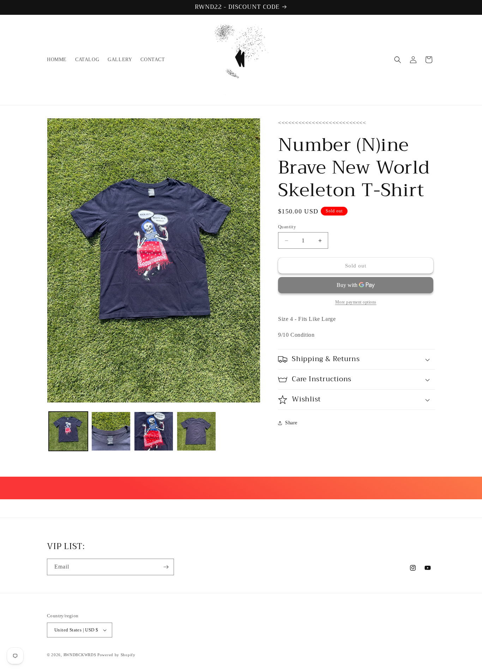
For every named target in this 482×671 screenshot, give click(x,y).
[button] (397, 59)
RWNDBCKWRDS (80, 655)
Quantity (287, 226)
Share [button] (291, 422)
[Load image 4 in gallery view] (196, 431)
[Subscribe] (166, 567)
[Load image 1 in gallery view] (68, 431)
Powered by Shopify (116, 655)
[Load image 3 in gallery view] (153, 431)
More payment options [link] (355, 302)
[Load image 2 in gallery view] (111, 431)
